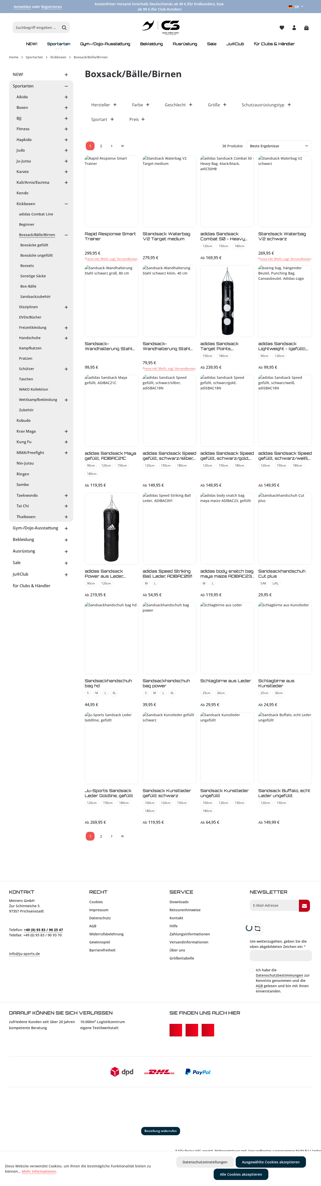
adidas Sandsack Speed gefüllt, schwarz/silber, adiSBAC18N (169, 456)
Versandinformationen (189, 942)
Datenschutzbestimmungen (279, 975)
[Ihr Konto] (294, 27)
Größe (214, 105)
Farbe (137, 105)
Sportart (99, 119)
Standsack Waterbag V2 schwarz (282, 236)
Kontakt (176, 918)
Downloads (179, 901)
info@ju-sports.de (24, 953)
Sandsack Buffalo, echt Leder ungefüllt (284, 793)
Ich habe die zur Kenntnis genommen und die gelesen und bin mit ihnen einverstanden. (283, 980)
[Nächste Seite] (111, 146)
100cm (149, 803)
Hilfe (174, 926)
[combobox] (36, 27)
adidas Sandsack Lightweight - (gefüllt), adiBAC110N (282, 346)
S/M (263, 583)
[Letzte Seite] (122, 146)
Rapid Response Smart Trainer (110, 236)
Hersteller (100, 105)
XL (114, 693)
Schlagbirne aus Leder (225, 680)
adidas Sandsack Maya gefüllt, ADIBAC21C (110, 456)
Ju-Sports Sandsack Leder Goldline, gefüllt (109, 793)
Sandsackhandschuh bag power (166, 683)
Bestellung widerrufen (160, 1131)
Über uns (177, 950)
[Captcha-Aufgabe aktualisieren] (257, 928)
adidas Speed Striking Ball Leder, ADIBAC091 (167, 573)
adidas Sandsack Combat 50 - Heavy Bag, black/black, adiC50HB (222, 236)
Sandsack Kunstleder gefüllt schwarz (167, 793)
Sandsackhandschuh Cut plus (281, 573)
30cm (221, 693)
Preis (134, 119)
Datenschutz (100, 918)
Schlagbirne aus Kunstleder (276, 683)
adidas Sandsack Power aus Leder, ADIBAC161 (104, 573)
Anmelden (22, 6)
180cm (239, 246)
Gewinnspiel (99, 942)
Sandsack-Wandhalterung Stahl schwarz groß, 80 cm (109, 346)
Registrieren (51, 6)
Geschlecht (175, 105)
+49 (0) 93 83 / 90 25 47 (43, 929)
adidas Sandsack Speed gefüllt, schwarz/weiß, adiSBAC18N (285, 456)
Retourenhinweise (185, 909)
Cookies (96, 901)
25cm (206, 693)
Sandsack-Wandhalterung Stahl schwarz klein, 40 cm (166, 346)
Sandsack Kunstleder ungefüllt (224, 793)
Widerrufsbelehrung (106, 934)
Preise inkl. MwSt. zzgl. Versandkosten (111, 259)
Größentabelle (182, 958)
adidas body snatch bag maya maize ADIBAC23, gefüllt (227, 573)
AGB (92, 926)
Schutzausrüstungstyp (263, 105)
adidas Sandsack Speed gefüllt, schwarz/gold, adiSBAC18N (227, 456)
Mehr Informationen (39, 1171)
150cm (223, 246)
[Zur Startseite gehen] (160, 27)
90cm (264, 356)
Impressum (98, 909)
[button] (66, 74)
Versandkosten (259, 1151)
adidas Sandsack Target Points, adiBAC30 (219, 346)
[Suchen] (64, 27)
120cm (207, 246)
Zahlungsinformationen (190, 934)
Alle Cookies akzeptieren (241, 1174)
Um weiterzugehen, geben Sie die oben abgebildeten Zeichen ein (278, 944)
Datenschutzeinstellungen (205, 1162)
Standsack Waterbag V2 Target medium (166, 236)
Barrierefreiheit (102, 950)
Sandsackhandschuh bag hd (108, 683)
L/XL (275, 583)
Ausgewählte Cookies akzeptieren (271, 1162)
